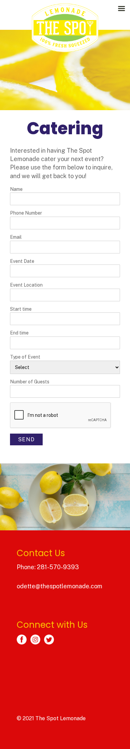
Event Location (26, 285)
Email (16, 237)
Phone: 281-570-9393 (48, 567)
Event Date (22, 261)
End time (19, 332)
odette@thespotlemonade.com (59, 586)
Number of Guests (29, 381)
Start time (21, 309)
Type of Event (25, 357)
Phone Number (26, 213)
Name (16, 189)
